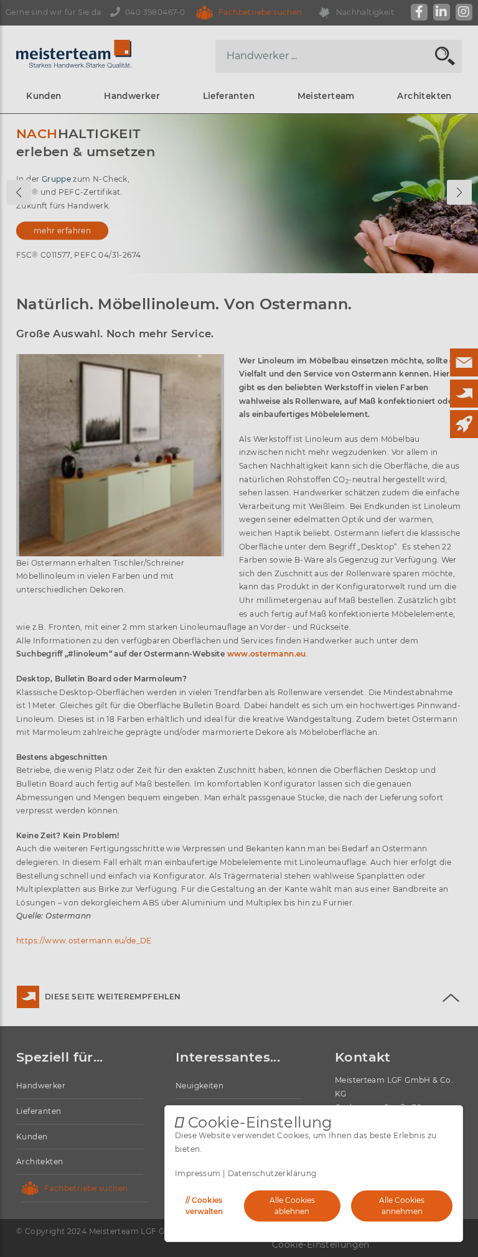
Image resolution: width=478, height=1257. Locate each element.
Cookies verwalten (204, 1205)
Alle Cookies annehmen (401, 1205)
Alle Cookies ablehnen (292, 1205)
